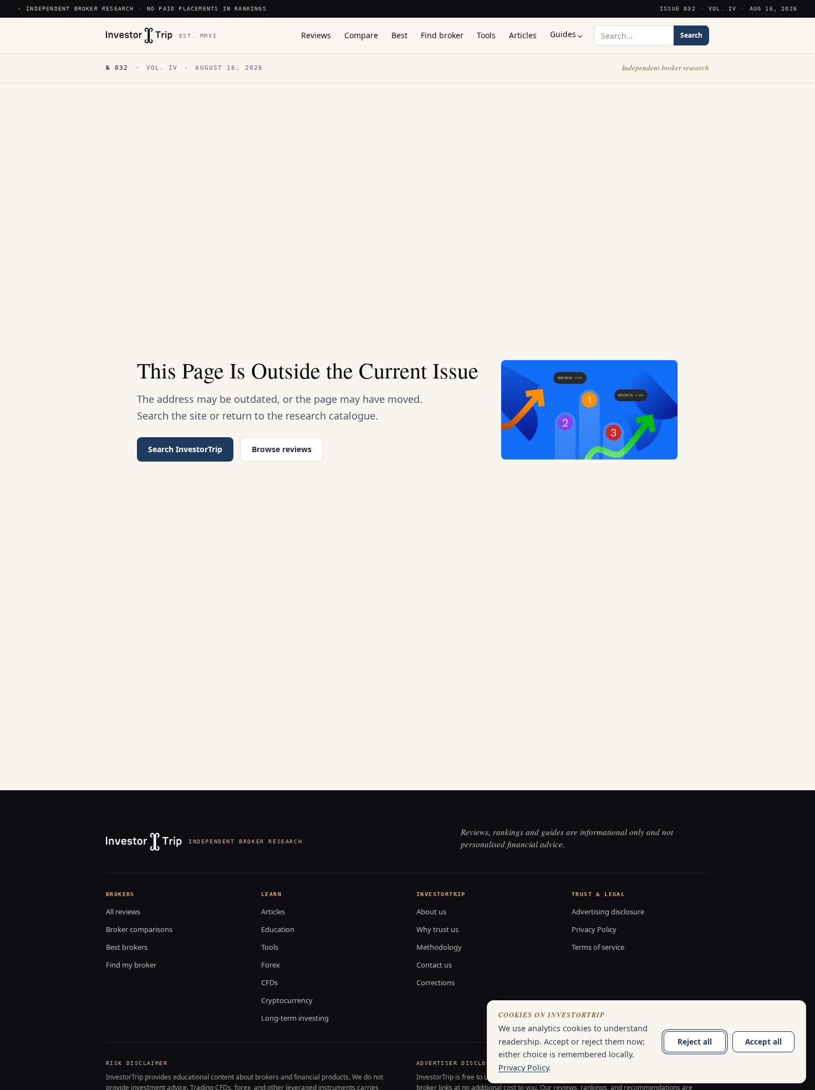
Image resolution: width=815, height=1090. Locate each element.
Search (691, 35)
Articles (273, 912)
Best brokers (126, 947)
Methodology (439, 947)
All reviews (123, 912)
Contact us (434, 965)
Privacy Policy (594, 929)
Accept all (763, 1041)
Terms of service (598, 947)
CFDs (269, 982)
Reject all (695, 1041)
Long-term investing (295, 1018)
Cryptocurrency (287, 1000)
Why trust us (437, 929)
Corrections (435, 982)
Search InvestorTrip (185, 449)
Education (277, 929)
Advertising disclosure (608, 912)
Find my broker (131, 965)
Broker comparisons (139, 929)
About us (431, 912)
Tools (269, 947)
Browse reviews (282, 449)
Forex (270, 965)
